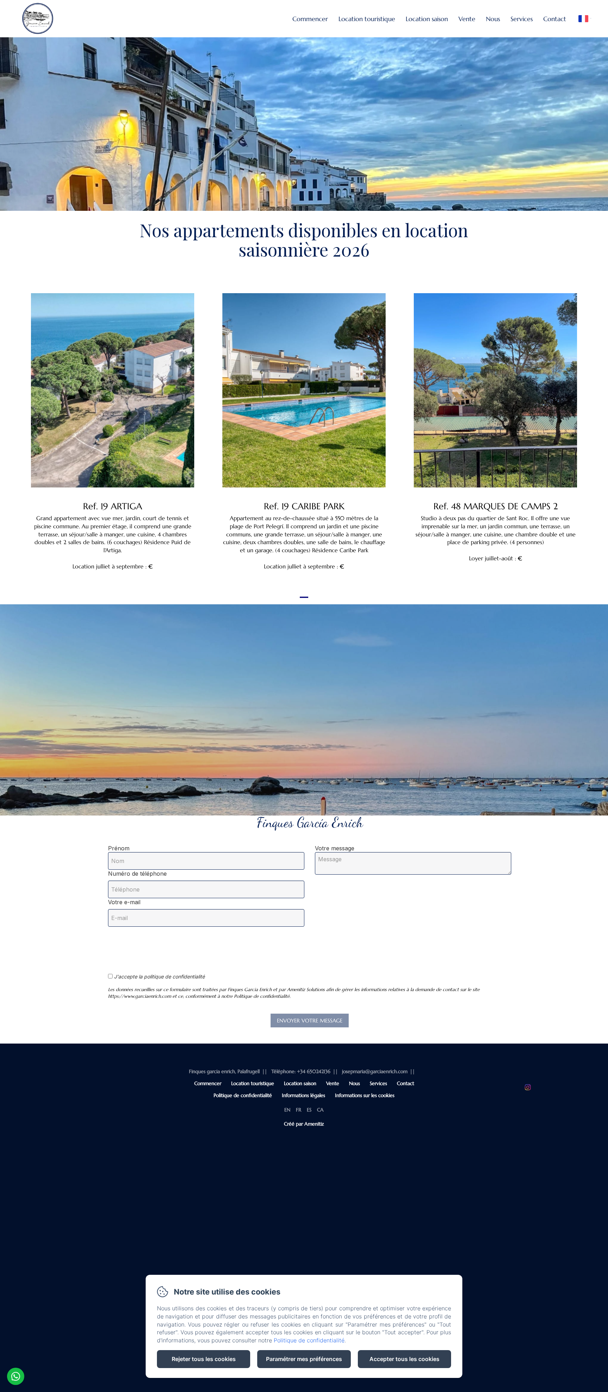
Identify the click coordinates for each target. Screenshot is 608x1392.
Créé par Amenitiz (304, 1124)
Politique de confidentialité (243, 1095)
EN (287, 1110)
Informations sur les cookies (364, 1095)
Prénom (118, 848)
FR (298, 1110)
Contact (554, 19)
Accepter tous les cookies (404, 1358)
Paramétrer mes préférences (304, 1358)
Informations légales (303, 1095)
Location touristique (366, 19)
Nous (493, 19)
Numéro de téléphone (137, 873)
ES (309, 1110)
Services (522, 19)
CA (320, 1110)
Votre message (334, 848)
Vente (466, 19)
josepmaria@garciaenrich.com (374, 1071)
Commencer (310, 19)
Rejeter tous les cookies (204, 1358)
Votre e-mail (124, 902)
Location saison (427, 19)
